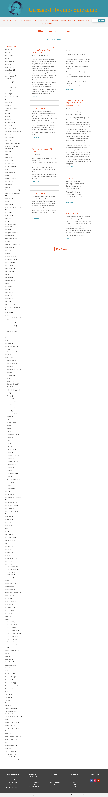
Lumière (8, 338)
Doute (7, 154)
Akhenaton (10, 360)
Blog (41, 23)
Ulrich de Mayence (12, 479)
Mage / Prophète (10, 347)
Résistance (8, 610)
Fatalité (7, 212)
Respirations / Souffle (13, 760)
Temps (7, 697)
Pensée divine (9, 537)
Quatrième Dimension (12, 593)
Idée (6, 253)
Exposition (8, 204)
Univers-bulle (9, 725)
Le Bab (9, 405)
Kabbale (8, 295)
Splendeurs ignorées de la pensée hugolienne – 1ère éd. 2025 (43, 50)
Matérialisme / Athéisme (13, 497)
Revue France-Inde (12, 634)
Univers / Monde (10, 722)
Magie (7, 355)
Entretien (8, 163)
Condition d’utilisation (54, 782)
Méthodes (8, 508)
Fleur (7, 218)
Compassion (9, 122)
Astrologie (8, 82)
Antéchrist (8, 67)
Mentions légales (31, 795)
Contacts (33, 784)
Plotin (8, 440)
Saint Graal (8, 662)
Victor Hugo (10, 482)
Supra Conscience (11, 686)
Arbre (7, 73)
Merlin (9, 417)
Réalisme (8, 599)
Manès (9, 411)
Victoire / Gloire (10, 740)
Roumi (9, 452)
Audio (74, 782)
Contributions (33, 789)
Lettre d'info (9, 304)
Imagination (9, 262)
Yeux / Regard (9, 752)
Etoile (7, 184)
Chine (7, 113)
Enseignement (25, 20)
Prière (7, 581)
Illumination (9, 256)
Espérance (8, 172)
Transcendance (10, 708)
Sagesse (8, 659)
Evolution (8, 198)
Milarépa (9, 420)
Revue (7, 619)
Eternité (7, 181)
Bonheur (8, 102)
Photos (7, 549)
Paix (6, 531)
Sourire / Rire (9, 677)
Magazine (8, 344)
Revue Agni (10, 622)
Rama (8, 446)
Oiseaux (7, 528)
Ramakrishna (11, 449)
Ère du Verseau (10, 166)
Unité (7, 719)
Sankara (9, 470)
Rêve (6, 616)
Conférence (9, 125)
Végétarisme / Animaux (12, 728)
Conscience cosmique (12, 131)
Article (7, 79)
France (7, 230)
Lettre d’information (33, 786)
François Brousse (9, 20)
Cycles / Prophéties (11, 143)
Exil (6, 201)
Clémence (8, 116)
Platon (9, 438)
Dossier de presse (13, 785)
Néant (7, 522)
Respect (7, 613)
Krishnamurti (11, 402)
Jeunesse (8, 286)
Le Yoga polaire (40, 20)
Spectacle (8, 680)
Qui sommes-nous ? (33, 782)
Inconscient (9, 268)
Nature (7, 519)
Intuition (8, 283)
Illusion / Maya (10, 259)
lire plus (35, 97)
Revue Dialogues (12, 631)
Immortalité (9, 265)
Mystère (8, 516)
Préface (7, 561)
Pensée (7, 534)
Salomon (9, 467)
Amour (7, 58)
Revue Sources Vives (13, 645)
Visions (7, 748)
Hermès (9, 387)
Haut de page (61, 249)
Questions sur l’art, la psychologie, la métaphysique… (77, 102)
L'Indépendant (11, 569)
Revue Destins (11, 628)
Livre (7, 315)
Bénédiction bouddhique (13, 97)
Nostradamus (11, 352)
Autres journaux (12, 566)
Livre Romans (11, 335)
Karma (7, 301)
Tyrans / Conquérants (12, 716)
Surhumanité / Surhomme (13, 689)
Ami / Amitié (9, 55)
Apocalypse (9, 70)
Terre (7, 700)
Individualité (9, 271)
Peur (6, 543)
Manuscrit (8, 494)
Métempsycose (10, 505)
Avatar (7, 91)
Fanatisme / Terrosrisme (13, 207)
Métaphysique (9, 502)
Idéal (6, 250)
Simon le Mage (11, 473)
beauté (7, 94)
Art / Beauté (9, 76)
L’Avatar (70, 48)
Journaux (8, 292)
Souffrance (8, 674)
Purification (9, 590)
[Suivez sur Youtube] (98, 780)
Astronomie (9, 85)
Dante (9, 378)
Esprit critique (9, 178)
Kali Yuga (8, 298)
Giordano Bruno (12, 384)
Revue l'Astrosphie (11, 650)
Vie (6, 743)
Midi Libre (10, 578)
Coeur (7, 119)
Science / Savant (10, 665)
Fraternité (8, 236)
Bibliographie (13, 782)
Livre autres (10, 323)
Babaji (9, 372)
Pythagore (10, 443)
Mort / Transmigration (12, 511)
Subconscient (9, 683)
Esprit (7, 175)
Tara (8, 476)
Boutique (48, 23)
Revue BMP (10, 625)
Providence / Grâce (11, 584)
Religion (8, 604)
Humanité (8, 247)
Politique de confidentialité (76, 795)
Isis (8, 393)
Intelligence (9, 280)
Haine (7, 241)
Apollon (9, 366)
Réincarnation (9, 601)
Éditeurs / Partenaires (12, 787)
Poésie (7, 555)
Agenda (54, 784)
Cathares (8, 105)
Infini (7, 274)
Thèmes (63, 20)
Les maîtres (53, 20)
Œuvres (71, 20)
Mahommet (10, 408)
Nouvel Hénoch (11, 423)
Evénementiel (82, 20)
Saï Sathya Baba (12, 455)
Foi (6, 221)
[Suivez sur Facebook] (91, 780)
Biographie (13, 780)
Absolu (7, 49)
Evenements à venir (11, 190)
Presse (7, 564)
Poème (7, 552)
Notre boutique (54, 780)
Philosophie (9, 546)
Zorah (9, 485)
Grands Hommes (10, 239)
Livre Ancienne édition (14, 317)
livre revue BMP (12, 332)
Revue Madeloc (11, 637)
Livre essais (10, 326)
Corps (7, 140)
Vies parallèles (10, 746)
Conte (7, 134)
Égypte (7, 157)
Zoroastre (10, 488)
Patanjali (9, 432)
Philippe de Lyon (12, 435)
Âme (6, 52)
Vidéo (74, 784)
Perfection (8, 540)
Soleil (7, 668)
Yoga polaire (9, 754)
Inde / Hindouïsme (12, 390)
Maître (7, 358)
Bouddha (9, 375)
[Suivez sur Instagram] (95, 780)
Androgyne (8, 61)
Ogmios (9, 426)
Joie (6, 289)
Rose (7, 656)
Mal (6, 491)
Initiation (8, 277)
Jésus (8, 396)
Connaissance (9, 128)
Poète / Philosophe (11, 558)
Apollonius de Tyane (13, 369)
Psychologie (9, 587)
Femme (7, 215)
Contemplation (10, 137)
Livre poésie (10, 329)
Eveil (6, 187)
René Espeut (9, 607)
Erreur (7, 169)
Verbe (7, 734)
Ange (7, 64)
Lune (7, 341)
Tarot (7, 694)
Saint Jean (10, 458)
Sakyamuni (10, 464)
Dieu (6, 151)
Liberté (7, 312)
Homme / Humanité (11, 244)
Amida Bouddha (12, 363)
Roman (7, 653)
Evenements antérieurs (12, 193)
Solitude (8, 671)
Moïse (9, 349)
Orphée (9, 429)
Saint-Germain (11, 461)
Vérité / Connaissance (12, 737)
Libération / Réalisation (12, 307)
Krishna (9, 399)
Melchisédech (11, 414)
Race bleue (8, 596)
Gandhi (9, 381)
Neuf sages (71, 178)
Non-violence (9, 525)
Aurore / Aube (9, 88)
